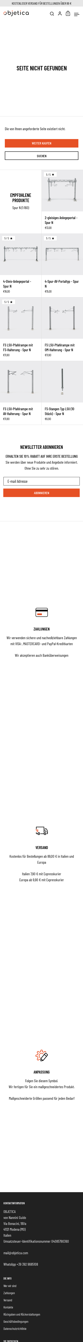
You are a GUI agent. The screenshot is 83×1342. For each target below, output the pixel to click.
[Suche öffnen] (52, 14)
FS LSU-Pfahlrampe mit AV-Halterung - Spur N (21, 393)
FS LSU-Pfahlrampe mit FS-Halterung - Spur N (21, 329)
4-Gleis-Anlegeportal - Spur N (21, 265)
